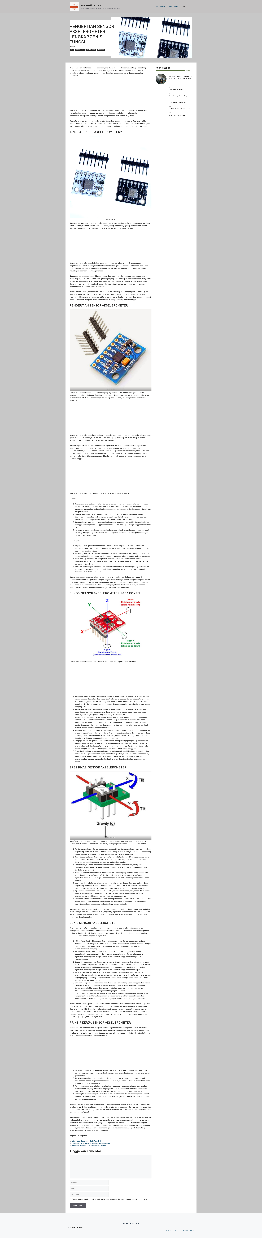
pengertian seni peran (177, 102)
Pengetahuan (160, 7)
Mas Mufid (73, 46)
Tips (183, 7)
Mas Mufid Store (91, 5)
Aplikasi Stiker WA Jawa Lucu (179, 109)
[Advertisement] (110, 94)
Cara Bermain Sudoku (177, 115)
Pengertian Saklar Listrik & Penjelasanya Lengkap (89, 1145)
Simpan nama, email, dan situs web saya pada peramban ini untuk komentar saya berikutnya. (110, 1199)
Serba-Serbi (173, 7)
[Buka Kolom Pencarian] (189, 7)
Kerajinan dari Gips (176, 89)
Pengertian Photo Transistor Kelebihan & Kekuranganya (91, 1143)
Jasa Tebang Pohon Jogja (178, 96)
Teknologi (101, 50)
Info (72, 50)
